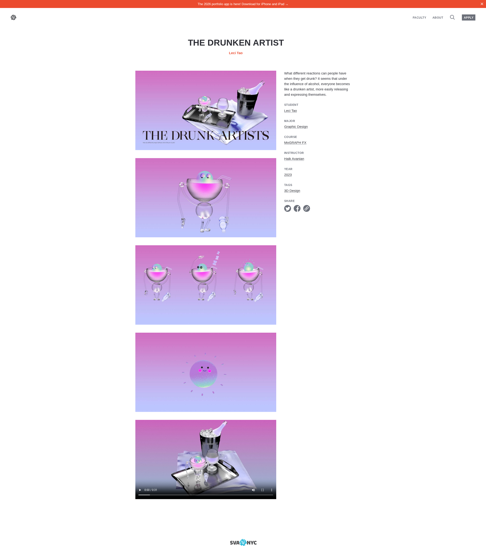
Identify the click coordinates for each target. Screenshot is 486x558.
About (437, 17)
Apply (468, 17)
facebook (297, 208)
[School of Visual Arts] (242, 542)
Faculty (419, 17)
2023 (288, 175)
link (306, 208)
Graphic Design (296, 127)
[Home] (13, 18)
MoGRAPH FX (295, 143)
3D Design (292, 191)
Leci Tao (236, 53)
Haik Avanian (294, 159)
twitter (287, 208)
